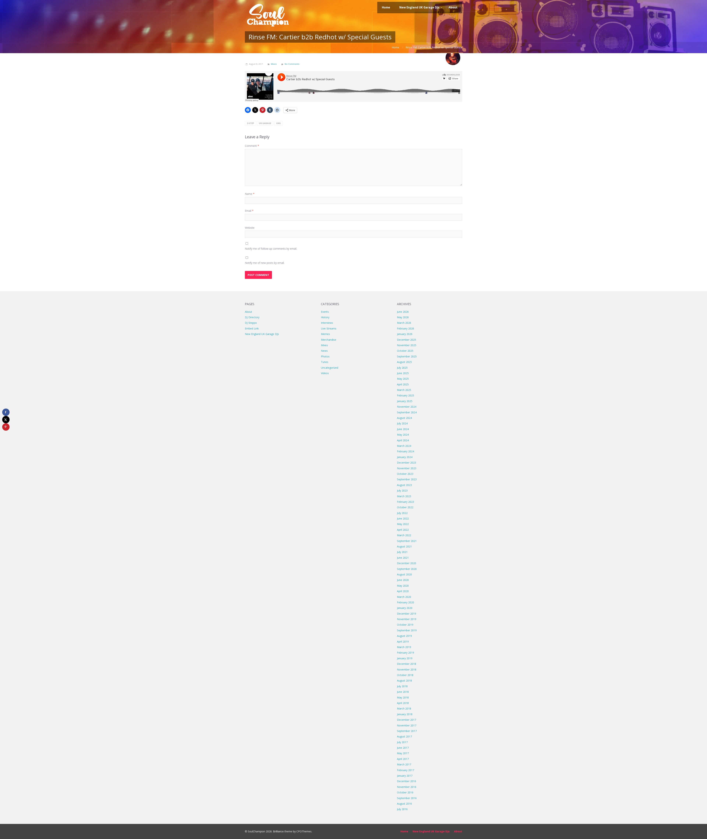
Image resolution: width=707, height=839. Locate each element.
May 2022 (403, 524)
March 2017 (404, 764)
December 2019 (406, 613)
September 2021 (407, 541)
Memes (325, 334)
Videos (325, 373)
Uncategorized (329, 367)
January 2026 (404, 334)
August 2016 (404, 803)
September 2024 (407, 412)
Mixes (274, 64)
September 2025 (407, 356)
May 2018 (403, 697)
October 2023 (405, 474)
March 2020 (404, 597)
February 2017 (405, 770)
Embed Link (252, 328)
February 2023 (405, 501)
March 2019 (404, 647)
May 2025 (403, 378)
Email (249, 210)
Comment (252, 146)
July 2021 (402, 552)
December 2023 (406, 462)
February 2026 (405, 328)
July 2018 (402, 686)
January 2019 (404, 658)
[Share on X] (6, 419)
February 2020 (405, 602)
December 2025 (406, 339)
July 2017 (402, 742)
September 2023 (407, 479)
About (248, 311)
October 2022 (405, 507)
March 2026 (404, 322)
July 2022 (402, 513)
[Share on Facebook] (6, 412)
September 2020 (407, 569)
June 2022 (403, 518)
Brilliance (278, 831)
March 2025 (404, 390)
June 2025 (403, 373)
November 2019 (406, 619)
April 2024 (403, 440)
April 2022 (403, 529)
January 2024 (404, 457)
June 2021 (403, 557)
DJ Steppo (251, 322)
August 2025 (404, 362)
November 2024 (406, 406)
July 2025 (402, 367)
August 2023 (404, 485)
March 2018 (404, 708)
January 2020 (404, 608)
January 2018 (404, 714)
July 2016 (402, 809)
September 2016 (407, 798)
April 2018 (403, 703)
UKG (278, 123)
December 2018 (406, 664)
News (324, 350)
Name (249, 194)
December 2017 (406, 719)
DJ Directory (252, 317)
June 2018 (403, 691)
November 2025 (406, 345)
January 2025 (404, 401)
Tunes (324, 362)
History (325, 317)
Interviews (327, 322)
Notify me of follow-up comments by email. (271, 248)
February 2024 (405, 451)
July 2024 (402, 423)
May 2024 (403, 434)
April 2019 (403, 641)
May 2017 (403, 753)
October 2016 (405, 792)
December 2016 (406, 781)
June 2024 (403, 429)
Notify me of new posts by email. (264, 263)
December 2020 (406, 563)
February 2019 (405, 652)
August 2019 (404, 636)
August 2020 (404, 574)
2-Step (250, 123)
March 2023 (404, 496)
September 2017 (407, 731)
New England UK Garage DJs (262, 334)
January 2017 (404, 775)
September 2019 (407, 630)
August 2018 (404, 680)
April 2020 (403, 591)
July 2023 (402, 490)
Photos (325, 356)
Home (395, 47)
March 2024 (404, 446)
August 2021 (404, 546)
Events (325, 311)
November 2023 (406, 468)
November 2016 (406, 787)
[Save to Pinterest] (6, 427)
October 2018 (405, 675)
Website (249, 227)
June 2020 (403, 580)
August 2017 (404, 736)
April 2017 (403, 759)
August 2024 (404, 418)
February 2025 (405, 395)
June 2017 (403, 747)
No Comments (292, 64)
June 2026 (403, 311)
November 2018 (406, 669)
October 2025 (405, 350)
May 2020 (403, 585)
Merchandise (328, 339)
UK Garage (265, 123)
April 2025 (403, 384)
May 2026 (403, 317)
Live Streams (328, 328)
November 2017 (406, 725)
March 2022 (404, 535)
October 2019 (405, 624)
